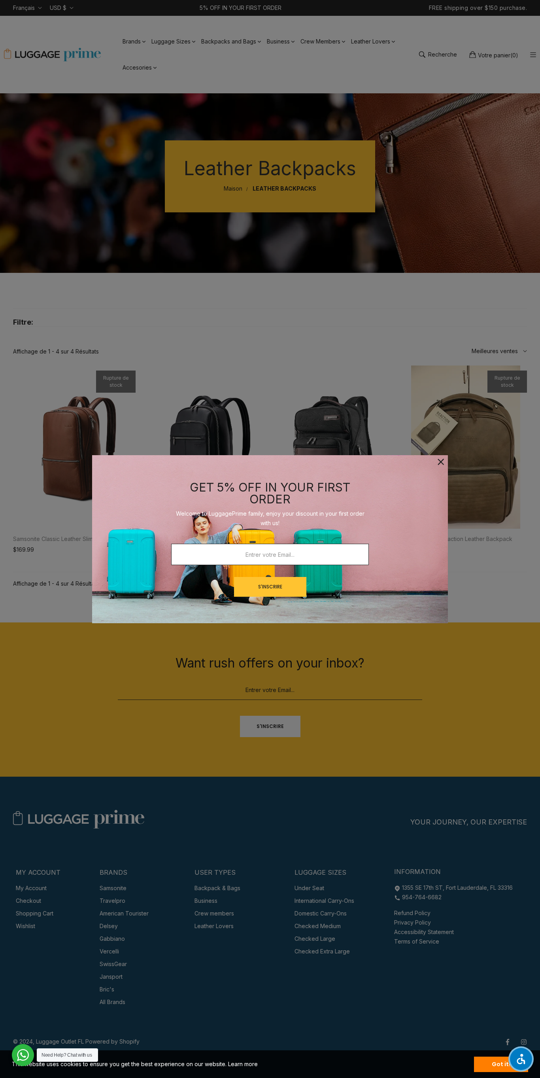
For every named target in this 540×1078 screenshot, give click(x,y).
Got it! (501, 1064)
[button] (521, 1059)
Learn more (243, 1064)
